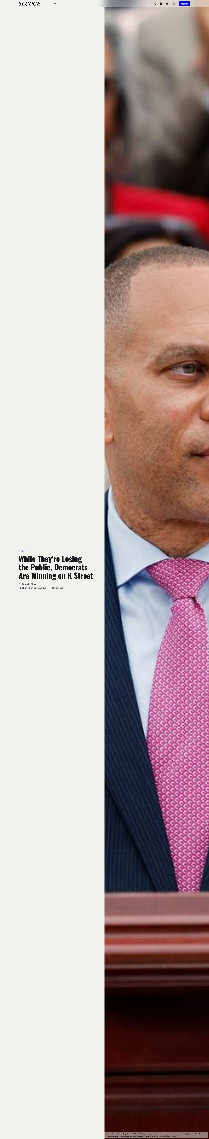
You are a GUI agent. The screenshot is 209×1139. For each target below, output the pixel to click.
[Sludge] (30, 4)
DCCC (22, 551)
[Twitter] (154, 3)
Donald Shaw (29, 584)
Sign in (184, 3)
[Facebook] (161, 3)
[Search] (173, 3)
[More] (55, 3)
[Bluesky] (167, 3)
